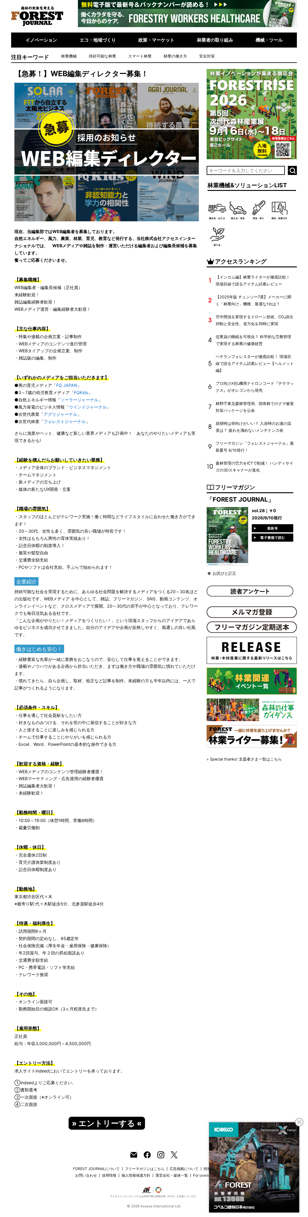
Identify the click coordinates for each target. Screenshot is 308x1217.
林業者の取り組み (215, 40)
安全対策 (207, 56)
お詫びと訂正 (224, 573)
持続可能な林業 (102, 56)
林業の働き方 (175, 56)
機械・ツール (269, 40)
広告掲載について (184, 1168)
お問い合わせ (86, 1175)
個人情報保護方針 (136, 1175)
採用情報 (109, 1175)
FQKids (81, 392)
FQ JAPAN (66, 385)
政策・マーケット (156, 40)
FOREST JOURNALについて (96, 1168)
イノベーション (41, 40)
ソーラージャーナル (79, 399)
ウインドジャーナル (88, 406)
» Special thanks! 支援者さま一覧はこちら (244, 759)
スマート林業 (140, 56)
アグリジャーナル (60, 414)
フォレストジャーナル (65, 421)
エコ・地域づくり (98, 40)
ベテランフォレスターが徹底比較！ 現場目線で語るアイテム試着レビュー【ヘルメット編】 (255, 363)
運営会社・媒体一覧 (172, 1175)
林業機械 (69, 56)
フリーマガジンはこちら (145, 1168)
